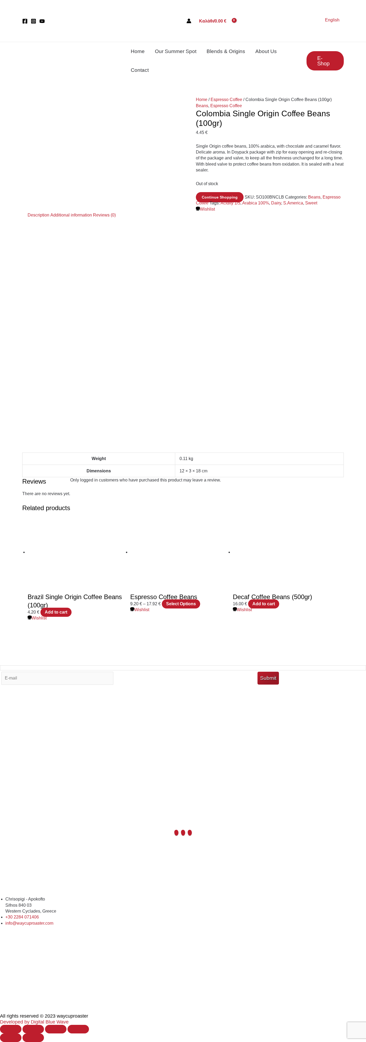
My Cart (183, 845)
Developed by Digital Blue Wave (34, 1022)
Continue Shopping (220, 197)
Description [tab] (38, 215)
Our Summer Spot (175, 51)
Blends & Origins (226, 51)
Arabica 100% (255, 203)
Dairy (276, 203)
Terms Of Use (183, 863)
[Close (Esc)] (78, 1029)
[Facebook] (25, 21)
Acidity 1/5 (230, 203)
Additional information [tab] (71, 215)
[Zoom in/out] (10, 1029)
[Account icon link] (188, 20)
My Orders (183, 857)
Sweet (311, 203)
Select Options (181, 604)
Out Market (183, 839)
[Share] (55, 1029)
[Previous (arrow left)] (10, 1037)
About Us (266, 51)
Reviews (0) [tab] (104, 215)
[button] (325, 60)
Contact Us (183, 887)
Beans (202, 105)
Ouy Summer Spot (183, 869)
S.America (293, 203)
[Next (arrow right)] (33, 1037)
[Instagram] (33, 21)
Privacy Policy (183, 893)
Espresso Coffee (226, 99)
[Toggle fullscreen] (33, 1029)
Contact (140, 70)
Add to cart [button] (56, 612)
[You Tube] (42, 21)
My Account (183, 851)
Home (138, 51)
